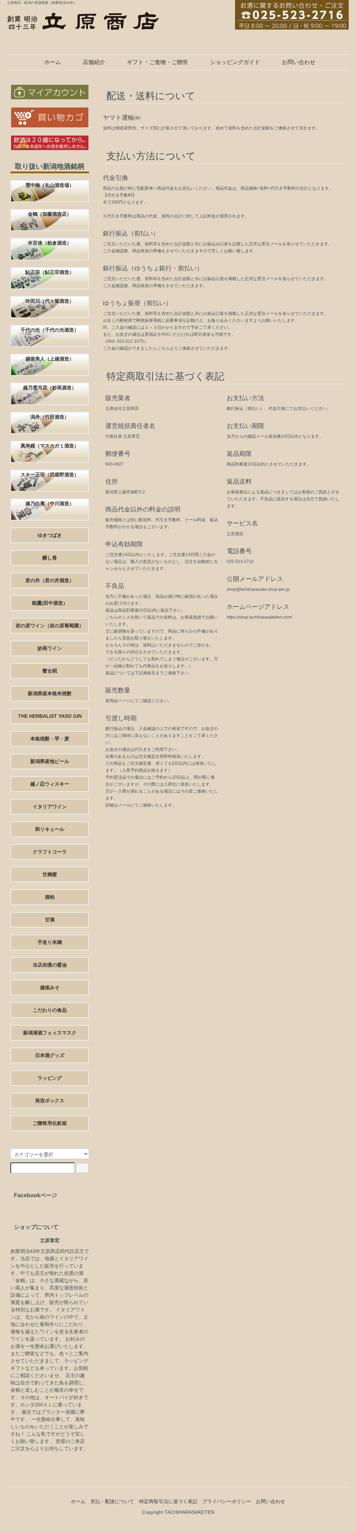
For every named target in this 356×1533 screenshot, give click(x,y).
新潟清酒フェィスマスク (49, 1032)
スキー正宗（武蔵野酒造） (50, 474)
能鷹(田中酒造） (50, 603)
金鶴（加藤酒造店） (50, 214)
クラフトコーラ (50, 852)
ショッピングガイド (235, 62)
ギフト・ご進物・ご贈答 (157, 62)
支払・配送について (112, 1501)
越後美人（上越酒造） (49, 359)
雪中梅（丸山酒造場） (49, 185)
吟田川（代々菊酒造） (49, 301)
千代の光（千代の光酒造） (50, 330)
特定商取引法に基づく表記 (168, 1501)
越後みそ (49, 987)
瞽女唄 (49, 671)
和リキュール (49, 829)
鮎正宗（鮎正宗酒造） (49, 272)
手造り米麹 (50, 942)
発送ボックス (49, 1100)
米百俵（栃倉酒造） (50, 243)
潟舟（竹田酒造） (49, 417)
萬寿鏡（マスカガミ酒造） (50, 445)
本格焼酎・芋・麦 (49, 738)
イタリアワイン (50, 806)
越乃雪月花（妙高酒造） (49, 387)
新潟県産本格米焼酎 (50, 693)
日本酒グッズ (49, 1055)
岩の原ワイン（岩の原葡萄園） (50, 625)
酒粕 (50, 897)
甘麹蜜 (49, 874)
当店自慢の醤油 (50, 965)
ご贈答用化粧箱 (50, 1123)
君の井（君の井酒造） (49, 580)
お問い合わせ (298, 62)
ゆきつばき (50, 535)
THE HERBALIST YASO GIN (50, 716)
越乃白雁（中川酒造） (49, 503)
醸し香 (49, 558)
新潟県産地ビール (49, 761)
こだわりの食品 (50, 1010)
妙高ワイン (50, 648)
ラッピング (50, 1078)
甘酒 (50, 919)
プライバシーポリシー (226, 1501)
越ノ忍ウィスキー (49, 784)
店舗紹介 (94, 62)
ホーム (52, 62)
